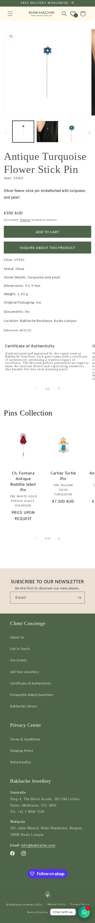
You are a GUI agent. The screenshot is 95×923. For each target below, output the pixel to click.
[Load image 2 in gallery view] (47, 131)
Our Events (18, 660)
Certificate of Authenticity (30, 683)
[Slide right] (89, 133)
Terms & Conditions (25, 739)
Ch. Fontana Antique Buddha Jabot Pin (23, 481)
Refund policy (20, 762)
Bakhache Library (23, 706)
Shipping (25, 219)
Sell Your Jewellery (24, 672)
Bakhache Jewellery (21, 904)
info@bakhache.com (38, 845)
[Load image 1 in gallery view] (23, 131)
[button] (10, 13)
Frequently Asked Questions (31, 695)
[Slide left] (5, 133)
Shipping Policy (21, 751)
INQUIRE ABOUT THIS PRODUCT (47, 247)
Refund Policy (57, 904)
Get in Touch (20, 649)
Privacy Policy (79, 904)
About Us (17, 637)
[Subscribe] (79, 598)
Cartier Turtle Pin (63, 475)
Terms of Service (37, 912)
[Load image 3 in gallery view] (71, 131)
